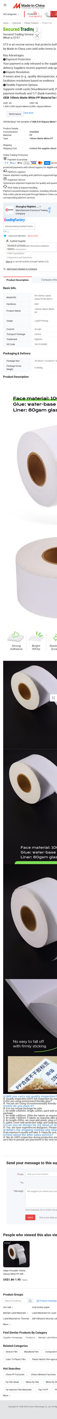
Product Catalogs (48, 1300)
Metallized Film (31, 1351)
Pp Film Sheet (12, 1381)
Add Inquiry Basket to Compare (22, 268)
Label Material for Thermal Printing (17, 1318)
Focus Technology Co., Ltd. (40, 1406)
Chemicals (16, 23)
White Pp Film (32, 1381)
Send (30, 1217)
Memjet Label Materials (14, 1312)
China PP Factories (15, 1374)
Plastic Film (47, 23)
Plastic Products (31, 23)
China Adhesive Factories (43, 1374)
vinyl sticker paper (41, 1307)
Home (5, 23)
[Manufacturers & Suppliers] (28, 5)
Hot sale (7, 1307)
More (6, 1395)
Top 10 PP (43, 1389)
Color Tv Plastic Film (15, 1359)
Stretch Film (11, 1351)
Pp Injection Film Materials (19, 1389)
